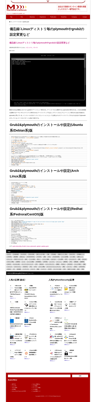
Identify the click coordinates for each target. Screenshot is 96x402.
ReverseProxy (30, 256)
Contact (85, 17)
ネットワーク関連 (36, 387)
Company (74, 17)
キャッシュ (59, 261)
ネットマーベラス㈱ (15, 22)
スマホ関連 (35, 389)
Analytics (72, 254)
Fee (22, 17)
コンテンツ (43, 269)
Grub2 (24, 246)
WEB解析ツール (80, 254)
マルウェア (9, 266)
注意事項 (18, 261)
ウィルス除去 (32, 259)
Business (32, 17)
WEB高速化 (38, 261)
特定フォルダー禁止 (41, 254)
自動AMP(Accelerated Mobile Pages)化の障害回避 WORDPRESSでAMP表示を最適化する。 (16, 309)
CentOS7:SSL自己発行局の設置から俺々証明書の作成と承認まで (70, 326)
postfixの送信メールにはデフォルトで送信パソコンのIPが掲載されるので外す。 (56, 306)
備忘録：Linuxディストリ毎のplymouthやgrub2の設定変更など (39, 42)
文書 (48, 254)
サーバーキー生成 (57, 269)
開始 (64, 266)
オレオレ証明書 (65, 256)
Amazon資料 (14, 387)
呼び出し (63, 264)
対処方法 (41, 264)
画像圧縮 (65, 261)
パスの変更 (60, 259)
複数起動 (76, 261)
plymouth (33, 246)
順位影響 (16, 256)
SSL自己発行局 (56, 256)
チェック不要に (78, 264)
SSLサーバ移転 (10, 261)
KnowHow (64, 17)
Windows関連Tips (36, 384)
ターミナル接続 (30, 261)
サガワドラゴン (17, 266)
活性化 (75, 266)
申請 (83, 269)
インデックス (26, 269)
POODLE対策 (31, 254)
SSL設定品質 (15, 254)
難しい (38, 259)
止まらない (53, 259)
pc (14, 269)
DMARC (9, 264)
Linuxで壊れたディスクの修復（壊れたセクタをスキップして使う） (30, 306)
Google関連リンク (36, 391)
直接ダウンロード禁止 (62, 254)
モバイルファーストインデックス (53, 266)
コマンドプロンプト (50, 264)
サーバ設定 (72, 256)
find (71, 261)
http (35, 266)
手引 (31, 266)
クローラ (33, 269)
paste (49, 269)
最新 (84, 264)
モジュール (9, 259)
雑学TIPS (14, 384)
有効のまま (22, 256)
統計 (26, 259)
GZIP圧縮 (45, 261)
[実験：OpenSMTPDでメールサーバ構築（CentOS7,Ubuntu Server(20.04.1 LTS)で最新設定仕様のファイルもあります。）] (26, 288)
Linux (28, 246)
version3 (70, 264)
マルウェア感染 (46, 259)
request (25, 266)
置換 (38, 269)
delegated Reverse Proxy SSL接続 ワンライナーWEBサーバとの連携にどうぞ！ (70, 338)
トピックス (29, 47)
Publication (53, 17)
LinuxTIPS (14, 385)
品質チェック (80, 256)
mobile (9, 269)
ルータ (23, 261)
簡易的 (57, 264)
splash (39, 246)
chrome (9, 256)
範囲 (79, 259)
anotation (82, 266)
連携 (45, 256)
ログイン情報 (41, 266)
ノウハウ (35, 47)
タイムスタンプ (73, 259)
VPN (36, 264)
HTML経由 (53, 254)
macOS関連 (35, 385)
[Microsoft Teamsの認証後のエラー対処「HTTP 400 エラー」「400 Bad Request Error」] (12, 288)
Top (11, 17)
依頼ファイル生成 (71, 269)
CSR (64, 269)
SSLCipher (23, 254)
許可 (66, 259)
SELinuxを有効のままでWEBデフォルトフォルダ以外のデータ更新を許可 (56, 354)
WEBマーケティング (18, 259)
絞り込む (84, 259)
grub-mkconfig (17, 246)
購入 (78, 269)
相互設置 (19, 269)
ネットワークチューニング (27, 264)
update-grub (45, 246)
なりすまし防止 (16, 264)
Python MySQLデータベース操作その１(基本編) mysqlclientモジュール (56, 290)
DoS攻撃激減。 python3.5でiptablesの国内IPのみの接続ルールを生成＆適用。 (56, 338)
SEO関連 (14, 389)
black (9, 254)
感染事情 (82, 261)
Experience (43, 17)
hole (49, 256)
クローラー (69, 266)
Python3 (39, 256)
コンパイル (52, 261)
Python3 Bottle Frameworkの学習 (19, 391)
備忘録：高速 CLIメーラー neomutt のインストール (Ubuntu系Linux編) (16, 338)
